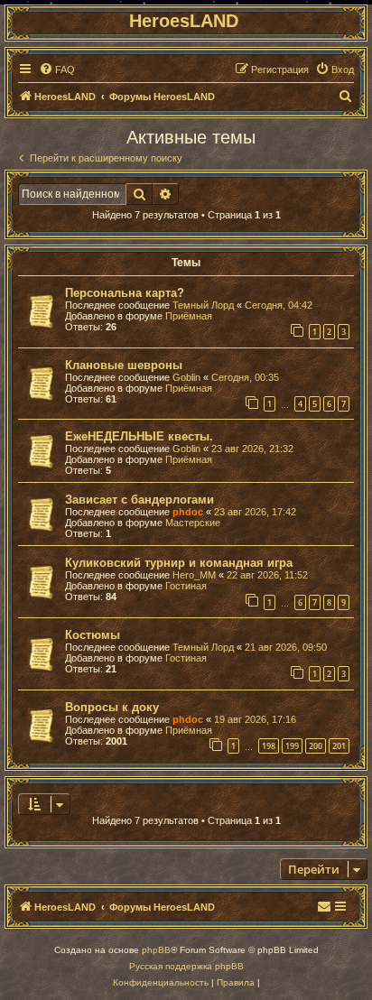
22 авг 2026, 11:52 (267, 574)
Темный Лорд (203, 305)
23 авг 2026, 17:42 (255, 511)
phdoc (187, 511)
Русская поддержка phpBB (186, 966)
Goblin (186, 377)
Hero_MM (194, 574)
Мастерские (192, 522)
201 (339, 746)
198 (268, 746)
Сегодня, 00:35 (245, 377)
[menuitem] (57, 69)
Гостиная (186, 585)
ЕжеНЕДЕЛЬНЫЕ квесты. (139, 436)
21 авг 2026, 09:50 (286, 647)
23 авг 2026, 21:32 (252, 448)
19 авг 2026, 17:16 (255, 719)
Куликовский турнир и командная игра (179, 562)
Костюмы (92, 635)
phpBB (156, 950)
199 (292, 746)
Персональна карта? (124, 293)
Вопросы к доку (112, 707)
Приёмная (188, 315)
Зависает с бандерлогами (139, 499)
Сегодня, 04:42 (278, 305)
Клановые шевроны (123, 365)
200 (315, 746)
